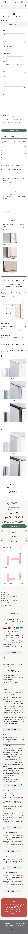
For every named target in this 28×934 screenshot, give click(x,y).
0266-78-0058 (16, 517)
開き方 (4, 41)
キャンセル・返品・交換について (10, 596)
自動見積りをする (14, 130)
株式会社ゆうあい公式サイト (13, 509)
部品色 (4, 71)
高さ (4, 61)
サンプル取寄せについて (8, 602)
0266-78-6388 (13, 518)
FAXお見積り (14, 541)
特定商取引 (12, 925)
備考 (4, 94)
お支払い (5, 592)
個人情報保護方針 (19, 925)
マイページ (9, 923)
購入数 (4, 83)
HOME (2, 9)
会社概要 (7, 925)
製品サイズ (4, 154)
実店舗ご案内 (15, 492)
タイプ (4, 30)
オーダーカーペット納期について (10, 600)
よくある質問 (15, 923)
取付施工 (14, 536)
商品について (6, 598)
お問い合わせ (14, 526)
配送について (6, 594)
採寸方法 (14, 532)
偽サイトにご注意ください (9, 605)
